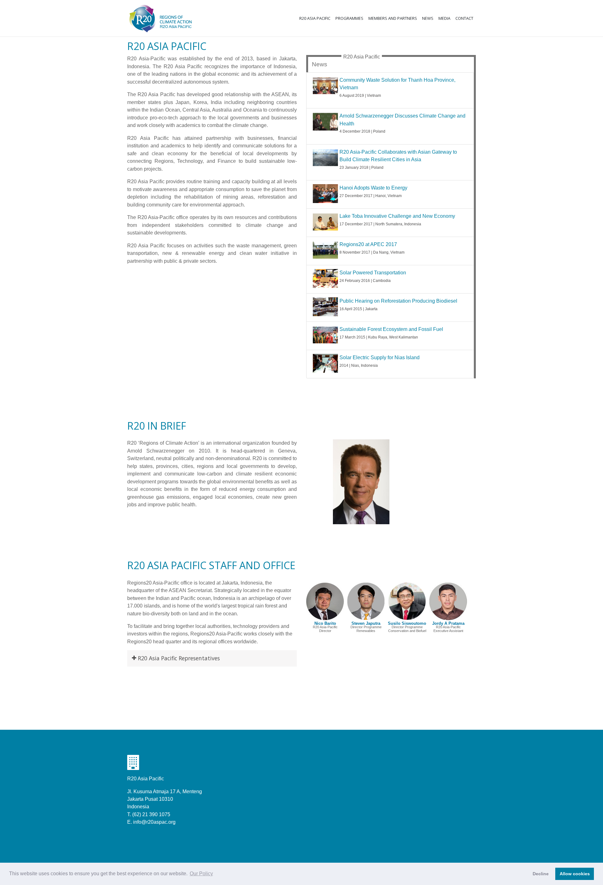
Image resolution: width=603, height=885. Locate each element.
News (427, 18)
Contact (464, 18)
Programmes (349, 18)
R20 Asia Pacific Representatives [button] (179, 658)
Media (444, 18)
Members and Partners (392, 18)
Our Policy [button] (201, 873)
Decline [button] (541, 873)
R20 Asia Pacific (314, 18)
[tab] (212, 658)
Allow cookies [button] (575, 873)
